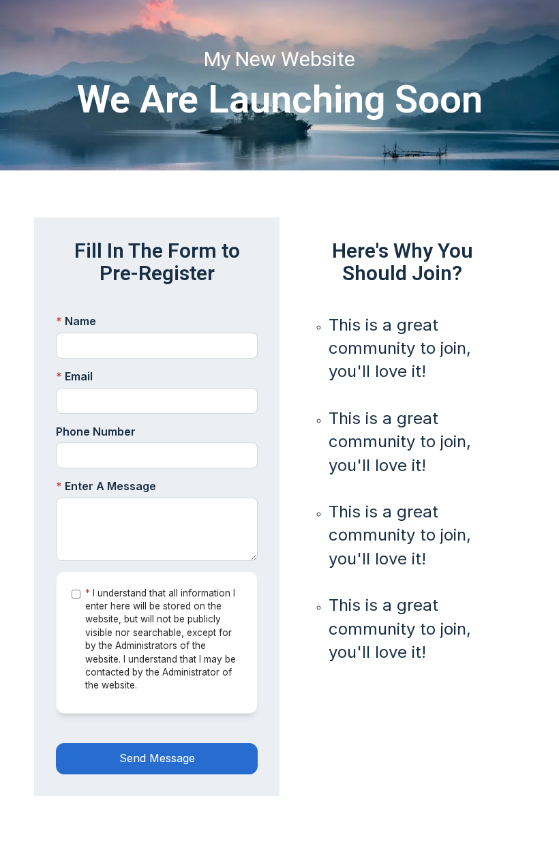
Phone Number (96, 431)
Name (76, 321)
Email (74, 376)
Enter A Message (106, 486)
